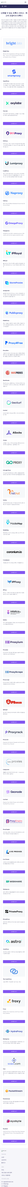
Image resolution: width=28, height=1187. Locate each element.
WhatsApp (5, 1183)
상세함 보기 (14, 63)
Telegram (5, 1186)
